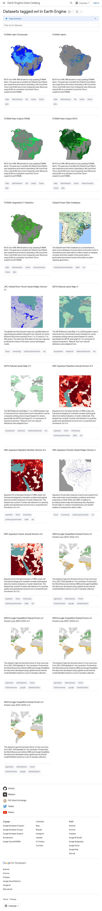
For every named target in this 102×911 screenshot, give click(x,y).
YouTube (39, 846)
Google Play (73, 850)
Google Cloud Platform (12, 881)
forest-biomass (87, 183)
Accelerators (8, 838)
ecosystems (58, 351)
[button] (51, 18)
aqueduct (57, 431)
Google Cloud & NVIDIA (12, 842)
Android (72, 826)
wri (84, 267)
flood (7, 351)
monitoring (17, 351)
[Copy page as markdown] (77, 12)
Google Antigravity (76, 842)
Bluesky (39, 830)
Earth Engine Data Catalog (23, 3)
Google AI (6, 885)
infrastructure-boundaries (63, 267)
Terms (5, 899)
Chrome (72, 830)
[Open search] (71, 2)
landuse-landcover (83, 351)
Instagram (40, 834)
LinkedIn (39, 838)
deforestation (17, 99)
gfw (6, 104)
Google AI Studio (75, 838)
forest (33, 99)
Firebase (72, 834)
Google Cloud (74, 846)
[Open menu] (3, 3)
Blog (37, 826)
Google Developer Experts (13, 834)
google (71, 603)
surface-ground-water (32, 351)
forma (41, 99)
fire (27, 99)
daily (7, 99)
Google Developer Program (13, 826)
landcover (69, 351)
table (77, 267)
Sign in (96, 3)
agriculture (58, 599)
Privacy (13, 899)
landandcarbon (82, 603)
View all (72, 853)
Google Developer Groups (13, 830)
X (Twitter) (40, 842)
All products (7, 889)
